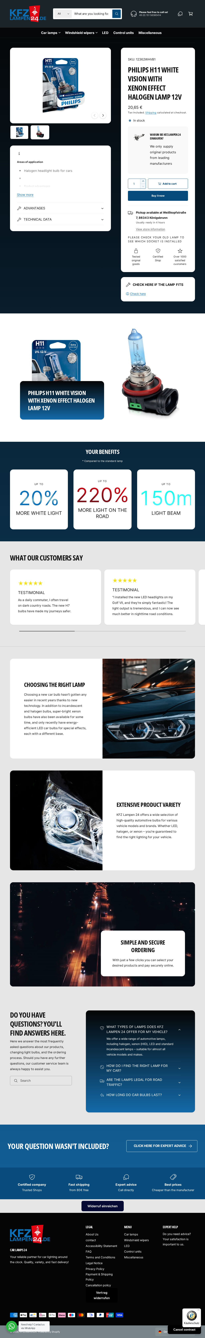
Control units (132, 1251)
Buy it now (158, 195)
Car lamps (131, 1234)
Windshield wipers (136, 1240)
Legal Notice (94, 1263)
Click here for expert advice (160, 1146)
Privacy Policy (95, 1269)
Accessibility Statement (101, 1246)
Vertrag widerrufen (102, 1295)
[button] (190, 14)
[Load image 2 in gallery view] (40, 132)
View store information (150, 229)
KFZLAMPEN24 (28, 1331)
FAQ (88, 1251)
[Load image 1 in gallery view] (19, 132)
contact (91, 1240)
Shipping (150, 112)
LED (127, 1246)
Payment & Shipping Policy (99, 1277)
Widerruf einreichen (102, 1206)
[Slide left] (94, 115)
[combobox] (97, 14)
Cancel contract (184, 1329)
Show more (25, 195)
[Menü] (198, 1310)
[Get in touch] (180, 14)
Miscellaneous (133, 1257)
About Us (92, 1234)
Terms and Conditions (100, 1257)
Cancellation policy (98, 1285)
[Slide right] (103, 115)
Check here (138, 294)
